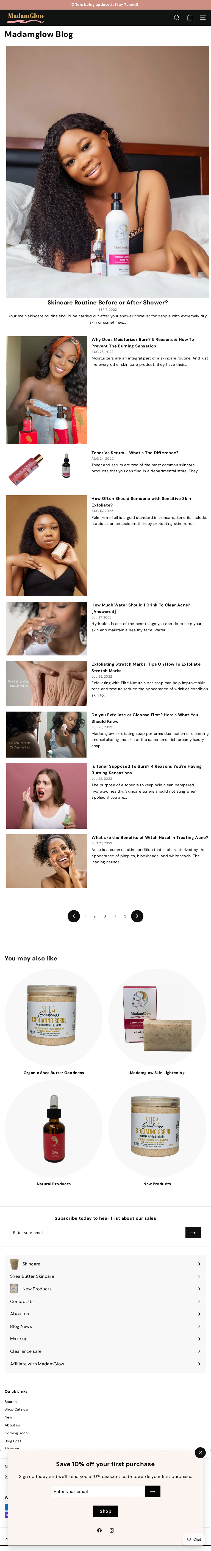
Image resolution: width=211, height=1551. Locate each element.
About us (12, 1425)
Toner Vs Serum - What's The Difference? (135, 453)
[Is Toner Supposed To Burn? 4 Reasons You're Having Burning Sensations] (46, 796)
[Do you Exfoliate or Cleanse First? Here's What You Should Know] (46, 735)
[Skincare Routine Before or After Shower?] (107, 172)
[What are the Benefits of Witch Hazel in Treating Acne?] (46, 861)
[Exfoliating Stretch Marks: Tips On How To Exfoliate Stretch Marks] (46, 683)
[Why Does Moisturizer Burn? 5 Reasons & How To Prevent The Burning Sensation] (46, 390)
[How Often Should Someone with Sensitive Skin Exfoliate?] (46, 545)
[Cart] (189, 18)
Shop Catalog (16, 1409)
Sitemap (12, 1448)
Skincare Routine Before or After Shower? (108, 302)
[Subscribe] (152, 1492)
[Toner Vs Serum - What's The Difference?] (46, 470)
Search (10, 1401)
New (8, 1417)
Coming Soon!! (17, 1433)
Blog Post (13, 1441)
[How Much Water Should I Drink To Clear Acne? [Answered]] (46, 628)
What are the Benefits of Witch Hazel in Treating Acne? (149, 837)
